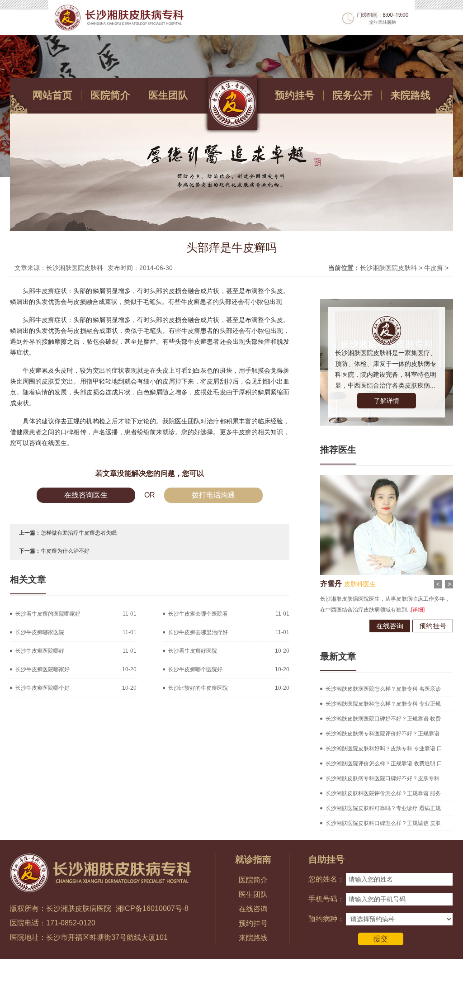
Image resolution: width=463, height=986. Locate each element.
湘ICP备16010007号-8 (152, 908)
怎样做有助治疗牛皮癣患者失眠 (79, 533)
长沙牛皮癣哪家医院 (39, 632)
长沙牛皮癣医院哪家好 (42, 669)
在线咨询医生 (86, 495)
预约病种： (326, 919)
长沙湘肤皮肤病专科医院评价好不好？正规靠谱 (382, 733)
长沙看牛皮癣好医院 (192, 651)
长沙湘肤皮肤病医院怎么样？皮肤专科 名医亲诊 (383, 689)
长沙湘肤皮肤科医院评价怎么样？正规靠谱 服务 (383, 793)
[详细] (418, 610)
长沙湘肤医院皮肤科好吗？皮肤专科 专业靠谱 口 (384, 748)
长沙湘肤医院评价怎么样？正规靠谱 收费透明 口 (384, 763)
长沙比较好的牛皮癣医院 (198, 688)
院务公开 (353, 95)
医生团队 (168, 95)
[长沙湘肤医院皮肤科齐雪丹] (386, 478)
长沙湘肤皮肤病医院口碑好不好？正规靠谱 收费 (383, 719)
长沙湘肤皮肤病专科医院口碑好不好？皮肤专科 (382, 778)
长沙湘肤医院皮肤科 (388, 267)
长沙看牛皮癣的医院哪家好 (47, 614)
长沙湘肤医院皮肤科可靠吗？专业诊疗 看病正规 (383, 808)
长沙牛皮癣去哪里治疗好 (198, 632)
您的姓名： (326, 879)
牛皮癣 (433, 267)
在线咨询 (389, 626)
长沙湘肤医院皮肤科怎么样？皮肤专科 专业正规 (383, 704)
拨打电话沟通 (213, 495)
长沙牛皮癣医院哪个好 (42, 688)
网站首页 (52, 95)
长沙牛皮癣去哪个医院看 (198, 614)
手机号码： (326, 899)
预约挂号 (295, 95)
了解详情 (386, 400)
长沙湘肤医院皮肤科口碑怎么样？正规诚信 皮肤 (383, 823)
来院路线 (410, 95)
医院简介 (110, 95)
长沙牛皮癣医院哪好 (39, 651)
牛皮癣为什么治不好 (65, 551)
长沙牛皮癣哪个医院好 (195, 669)
